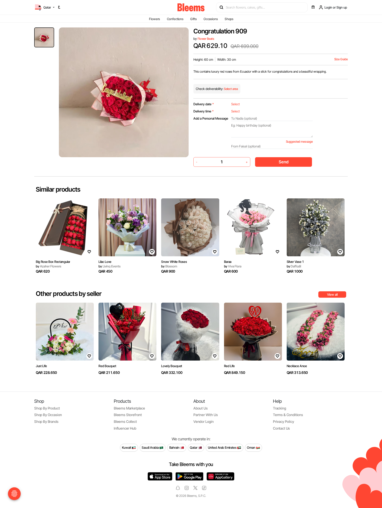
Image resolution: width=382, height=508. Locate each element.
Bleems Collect (125, 421)
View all (332, 294)
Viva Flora (232, 266)
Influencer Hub (125, 428)
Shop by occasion (48, 415)
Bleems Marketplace (129, 408)
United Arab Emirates (222, 447)
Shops (229, 19)
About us (200, 408)
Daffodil (294, 266)
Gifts (193, 19)
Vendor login (203, 421)
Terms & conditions (288, 415)
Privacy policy (283, 421)
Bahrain (174, 447)
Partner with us (205, 415)
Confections (175, 19)
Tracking (279, 408)
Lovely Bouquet (171, 366)
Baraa (227, 262)
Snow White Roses (174, 262)
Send (283, 161)
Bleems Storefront (128, 415)
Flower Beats (206, 39)
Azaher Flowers (48, 266)
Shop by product (47, 408)
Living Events (109, 266)
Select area (230, 89)
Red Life (229, 366)
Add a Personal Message (210, 118)
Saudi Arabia (150, 447)
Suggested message (299, 141)
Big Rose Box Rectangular (53, 262)
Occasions (211, 19)
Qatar (194, 447)
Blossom (169, 266)
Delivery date (203, 104)
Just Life (41, 366)
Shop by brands (46, 421)
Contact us (281, 428)
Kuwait (127, 447)
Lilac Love (104, 262)
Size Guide (341, 59)
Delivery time (203, 111)
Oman (251, 447)
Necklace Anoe (297, 366)
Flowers (154, 19)
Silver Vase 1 (295, 262)
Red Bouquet (107, 366)
